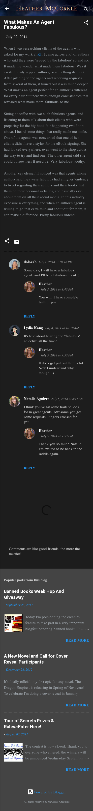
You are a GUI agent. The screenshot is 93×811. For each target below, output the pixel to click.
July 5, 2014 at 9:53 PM (57, 355)
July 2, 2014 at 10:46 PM (55, 262)
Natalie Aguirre (36, 398)
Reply (29, 316)
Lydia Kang (33, 327)
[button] (86, 23)
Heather (45, 284)
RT (39, 54)
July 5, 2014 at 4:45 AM (67, 399)
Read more (77, 640)
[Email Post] (17, 243)
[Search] (86, 10)
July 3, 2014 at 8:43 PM (57, 289)
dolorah (30, 261)
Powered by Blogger (49, 791)
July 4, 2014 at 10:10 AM (62, 328)
